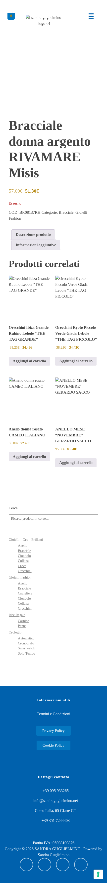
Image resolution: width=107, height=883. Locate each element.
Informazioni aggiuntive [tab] (36, 245)
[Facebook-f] (62, 864)
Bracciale (66, 212)
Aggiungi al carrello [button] (29, 361)
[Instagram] (44, 864)
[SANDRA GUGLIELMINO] (44, 27)
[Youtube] (26, 864)
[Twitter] (81, 864)
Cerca (13, 508)
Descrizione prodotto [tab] (33, 234)
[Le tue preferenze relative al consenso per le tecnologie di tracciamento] (98, 874)
